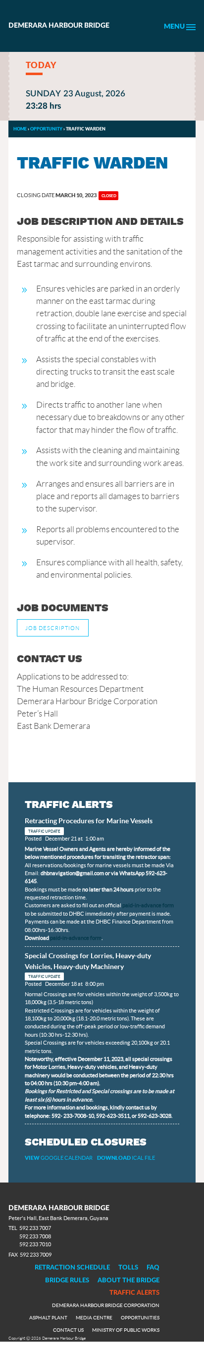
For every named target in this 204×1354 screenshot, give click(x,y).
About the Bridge (128, 1280)
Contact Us (68, 1330)
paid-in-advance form (148, 905)
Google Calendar (59, 1158)
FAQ (153, 1267)
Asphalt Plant (48, 1317)
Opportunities (140, 1317)
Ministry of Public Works (125, 1330)
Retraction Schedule (72, 1267)
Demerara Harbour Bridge (58, 25)
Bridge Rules (67, 1280)
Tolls (128, 1267)
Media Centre (94, 1317)
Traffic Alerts (134, 1293)
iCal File (126, 1158)
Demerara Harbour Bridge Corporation (105, 1305)
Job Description (52, 628)
